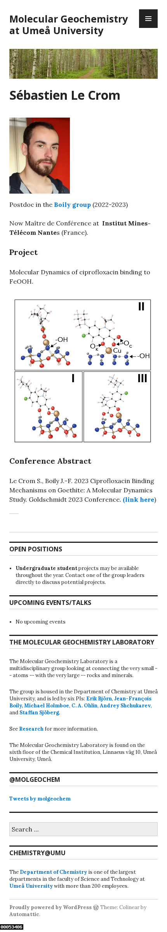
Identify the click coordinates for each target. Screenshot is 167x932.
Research (31, 729)
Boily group (72, 204)
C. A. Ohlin (84, 705)
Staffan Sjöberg (39, 712)
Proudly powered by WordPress (50, 907)
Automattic (24, 914)
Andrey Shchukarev (125, 705)
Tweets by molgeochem (40, 798)
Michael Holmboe (46, 705)
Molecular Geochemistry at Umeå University (68, 24)
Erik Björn (99, 698)
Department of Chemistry (53, 872)
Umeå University (31, 886)
